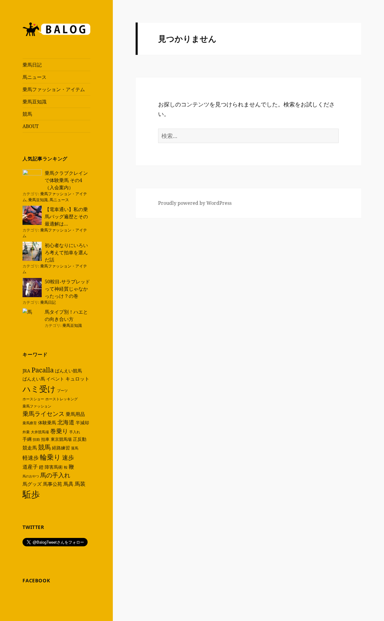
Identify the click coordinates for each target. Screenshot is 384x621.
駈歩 (31, 494)
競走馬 (29, 447)
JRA (26, 371)
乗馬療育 (29, 422)
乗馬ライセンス (43, 414)
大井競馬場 (40, 431)
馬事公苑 (52, 484)
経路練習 (61, 448)
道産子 (30, 466)
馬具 (68, 483)
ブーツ (62, 390)
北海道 (65, 422)
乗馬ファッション (36, 406)
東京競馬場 (61, 439)
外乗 (26, 431)
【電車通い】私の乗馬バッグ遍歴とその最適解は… (66, 216)
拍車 (45, 439)
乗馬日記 (32, 64)
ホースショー (33, 399)
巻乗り (59, 431)
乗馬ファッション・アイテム (53, 89)
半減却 (82, 422)
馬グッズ (32, 484)
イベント (55, 379)
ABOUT (30, 126)
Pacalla (43, 370)
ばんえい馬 (33, 379)
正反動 (79, 439)
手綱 (27, 439)
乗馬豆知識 (34, 101)
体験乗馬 (47, 422)
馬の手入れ (55, 475)
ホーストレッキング (61, 399)
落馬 (74, 448)
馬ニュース (34, 77)
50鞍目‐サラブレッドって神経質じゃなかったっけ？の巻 (67, 288)
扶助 (36, 439)
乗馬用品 (75, 414)
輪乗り (50, 457)
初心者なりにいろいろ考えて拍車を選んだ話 (66, 252)
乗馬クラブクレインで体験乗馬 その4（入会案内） (66, 180)
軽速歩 (30, 457)
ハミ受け (39, 388)
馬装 (80, 483)
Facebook (36, 580)
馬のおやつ (30, 476)
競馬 (27, 114)
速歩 (68, 457)
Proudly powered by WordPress (195, 203)
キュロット (77, 378)
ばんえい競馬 (68, 371)
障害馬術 (54, 467)
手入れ (74, 431)
